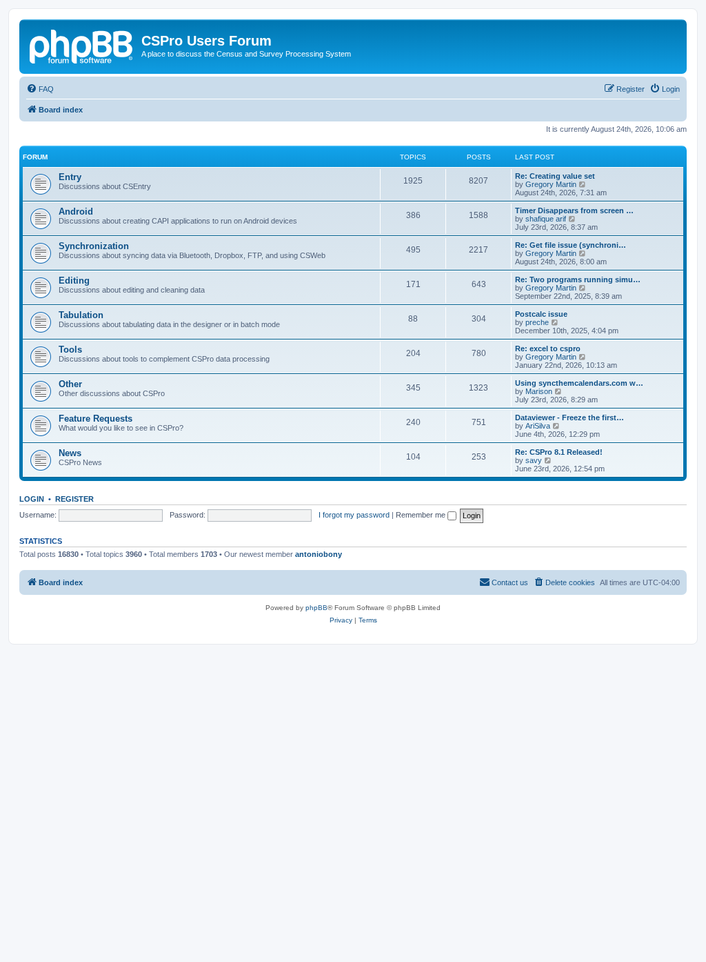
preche (537, 322)
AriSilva (537, 426)
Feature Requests (95, 418)
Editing (74, 280)
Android (76, 211)
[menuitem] (40, 89)
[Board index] (82, 45)
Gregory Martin (550, 184)
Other (70, 384)
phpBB (316, 607)
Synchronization (94, 246)
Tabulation (81, 315)
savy (533, 460)
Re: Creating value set (555, 176)
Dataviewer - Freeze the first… (569, 417)
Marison (538, 391)
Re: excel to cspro (548, 348)
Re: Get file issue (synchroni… (570, 245)
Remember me (421, 515)
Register (74, 499)
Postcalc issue (541, 314)
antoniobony (318, 554)
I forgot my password (354, 515)
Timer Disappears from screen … (574, 210)
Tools (70, 349)
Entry (70, 177)
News (70, 453)
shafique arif (545, 219)
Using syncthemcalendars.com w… (579, 383)
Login (31, 499)
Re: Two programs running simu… (578, 279)
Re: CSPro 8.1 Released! (559, 452)
